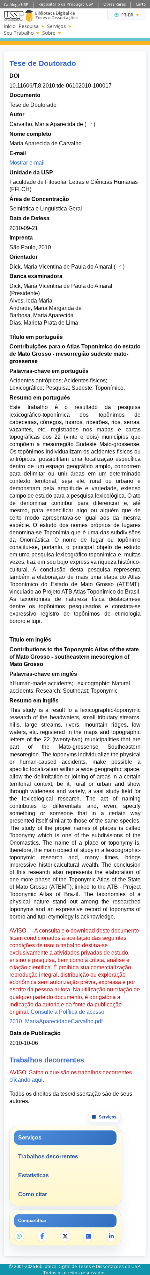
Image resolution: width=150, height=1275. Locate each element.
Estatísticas (33, 1175)
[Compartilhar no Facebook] (42, 1236)
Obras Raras (114, 4)
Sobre (48, 33)
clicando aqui (26, 1080)
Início (10, 26)
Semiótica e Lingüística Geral (45, 209)
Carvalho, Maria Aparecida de (46, 124)
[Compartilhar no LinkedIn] (111, 1236)
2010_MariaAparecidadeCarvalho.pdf (56, 1021)
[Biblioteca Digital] (29, 16)
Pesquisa (28, 26)
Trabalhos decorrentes (48, 1156)
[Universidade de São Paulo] (14, 16)
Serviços (56, 26)
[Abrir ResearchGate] (88, 1236)
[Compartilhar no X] (65, 1236)
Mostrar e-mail (27, 163)
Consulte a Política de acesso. (68, 1012)
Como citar (32, 1194)
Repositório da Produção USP (65, 4)
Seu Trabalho (19, 33)
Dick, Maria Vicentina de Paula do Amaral (60, 267)
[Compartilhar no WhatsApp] (19, 1236)
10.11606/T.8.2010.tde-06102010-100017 (60, 86)
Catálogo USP (16, 4)
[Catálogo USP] (90, 123)
